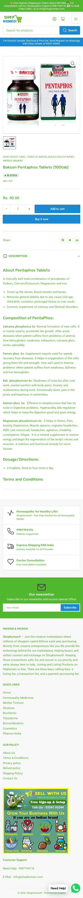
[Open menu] (76, 19)
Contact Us (10, 778)
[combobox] (41, 30)
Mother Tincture (13, 703)
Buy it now (41, 219)
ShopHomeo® (34, 892)
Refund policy (11, 768)
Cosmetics (10, 728)
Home (7, 692)
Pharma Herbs (12, 733)
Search (72, 30)
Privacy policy (12, 763)
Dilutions (8, 708)
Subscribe (70, 607)
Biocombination (13, 723)
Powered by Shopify (55, 892)
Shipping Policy (13, 773)
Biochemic (10, 713)
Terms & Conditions (15, 758)
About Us (9, 753)
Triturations (10, 718)
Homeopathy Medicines (18, 698)
